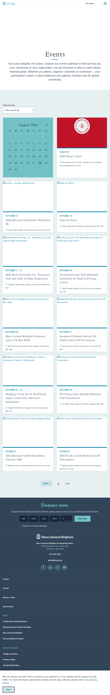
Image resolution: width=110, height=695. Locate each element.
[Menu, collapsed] (105, 3)
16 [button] (10, 156)
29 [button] (46, 163)
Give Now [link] (90, 4)
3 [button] (15, 143)
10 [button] (16, 150)
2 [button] (9, 143)
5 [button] (27, 143)
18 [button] (22, 156)
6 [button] (33, 143)
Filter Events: (9, 105)
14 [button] (40, 150)
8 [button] (46, 143)
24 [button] (15, 163)
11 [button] (22, 150)
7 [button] (40, 143)
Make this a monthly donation (35, 526)
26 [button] (27, 163)
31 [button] (16, 169)
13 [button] (34, 150)
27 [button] (34, 163)
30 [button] (10, 169)
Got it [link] (8, 689)
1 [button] (46, 137)
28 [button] (40, 163)
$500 (55, 519)
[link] (82, 147)
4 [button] (21, 143)
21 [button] (40, 156)
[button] (46, 125)
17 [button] (16, 156)
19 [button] (28, 156)
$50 (23, 519)
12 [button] (28, 150)
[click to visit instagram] (57, 567)
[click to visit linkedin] (50, 567)
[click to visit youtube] (64, 567)
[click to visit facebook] (43, 567)
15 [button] (46, 150)
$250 (44, 519)
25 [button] (21, 163)
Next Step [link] (82, 519)
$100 (34, 519)
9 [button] (9, 150)
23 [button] (10, 163)
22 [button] (46, 156)
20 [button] (33, 156)
